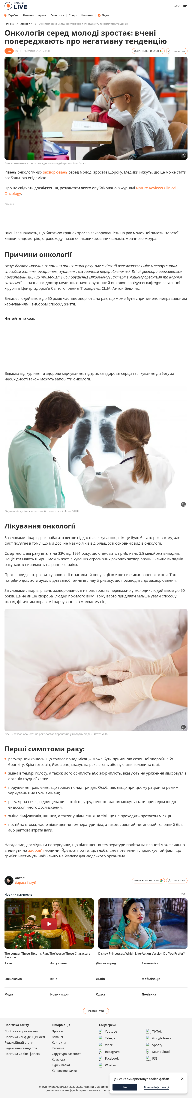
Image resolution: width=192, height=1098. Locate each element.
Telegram (111, 1038)
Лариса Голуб (25, 883)
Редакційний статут (19, 1042)
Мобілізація (151, 979)
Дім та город (106, 963)
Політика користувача (21, 1031)
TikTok (157, 1031)
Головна (9, 23)
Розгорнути (96, 1011)
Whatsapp (112, 1065)
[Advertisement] (72, 215)
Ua (175, 6)
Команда (58, 1059)
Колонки (87, 15)
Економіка (57, 15)
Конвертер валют (64, 1071)
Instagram (112, 1052)
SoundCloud (161, 1052)
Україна (13, 15)
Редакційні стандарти (20, 1048)
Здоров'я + (26, 23)
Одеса (101, 994)
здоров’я (36, 850)
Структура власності (67, 1054)
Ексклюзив (13, 979)
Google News (161, 1038)
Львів (100, 979)
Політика (149, 994)
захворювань (55, 172)
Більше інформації (156, 1087)
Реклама (58, 1048)
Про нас (58, 1031)
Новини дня (59, 994)
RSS (155, 1058)
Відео (105, 15)
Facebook (112, 1058)
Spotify (157, 1045)
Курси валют (61, 1065)
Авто (8, 963)
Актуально (58, 963)
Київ (53, 979)
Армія (42, 15)
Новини (28, 15)
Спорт (73, 15)
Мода (8, 994)
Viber (108, 1045)
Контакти (59, 1042)
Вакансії (58, 1037)
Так (125, 1087)
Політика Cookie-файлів (22, 1054)
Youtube (111, 1031)
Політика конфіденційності (24, 1037)
